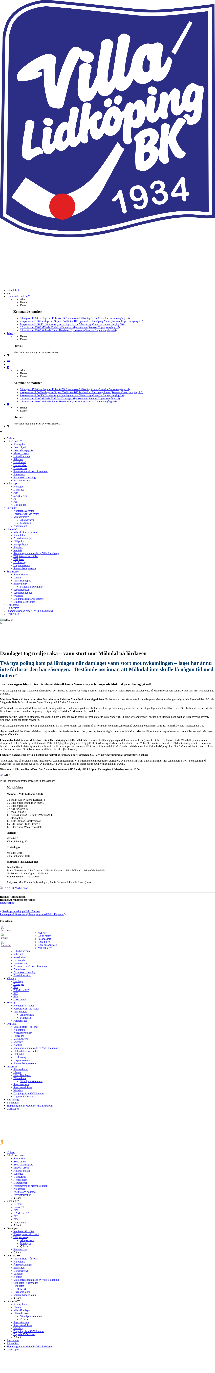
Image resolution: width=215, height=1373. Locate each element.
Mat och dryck (45, 947)
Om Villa (11, 1023)
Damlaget (18, 984)
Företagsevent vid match (26, 1008)
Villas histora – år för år (25, 1026)
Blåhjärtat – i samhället (25, 1051)
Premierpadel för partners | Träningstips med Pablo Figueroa (32, 914)
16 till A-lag (19, 1057)
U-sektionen (19, 999)
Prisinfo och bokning (24, 972)
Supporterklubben (22, 1087)
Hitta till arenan (21, 951)
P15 (15, 996)
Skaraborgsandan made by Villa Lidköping (36, 1048)
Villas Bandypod (22, 1075)
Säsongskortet (20, 1069)
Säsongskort (44, 938)
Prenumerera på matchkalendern (30, 966)
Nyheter (42, 932)
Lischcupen (13, 1108)
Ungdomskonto (21, 1060)
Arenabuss (19, 969)
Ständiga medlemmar (31, 1081)
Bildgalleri (19, 1035)
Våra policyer (20, 1038)
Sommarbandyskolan (24, 1063)
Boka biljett (44, 941)
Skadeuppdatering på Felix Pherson (21, 911)
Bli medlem (19, 1078)
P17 (15, 993)
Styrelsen (18, 1041)
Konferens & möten (23, 1005)
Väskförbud (19, 957)
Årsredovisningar (22, 1032)
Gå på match (44, 935)
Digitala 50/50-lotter (24, 1096)
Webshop (18, 1090)
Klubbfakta (19, 1029)
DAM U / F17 (21, 990)
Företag (11, 1002)
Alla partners (27, 1014)
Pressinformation (22, 975)
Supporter (12, 1066)
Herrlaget (18, 981)
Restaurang (13, 1099)
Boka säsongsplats (47, 944)
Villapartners (20, 1011)
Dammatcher (20, 963)
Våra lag (11, 978)
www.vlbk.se (7, 902)
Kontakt (17, 1045)
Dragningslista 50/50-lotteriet (28, 1093)
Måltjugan (25, 1017)
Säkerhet (18, 954)
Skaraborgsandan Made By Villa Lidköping (30, 1105)
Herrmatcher (20, 960)
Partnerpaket (20, 1020)
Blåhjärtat (18, 1054)
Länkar (17, 1072)
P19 (15, 987)
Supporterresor (21, 1084)
